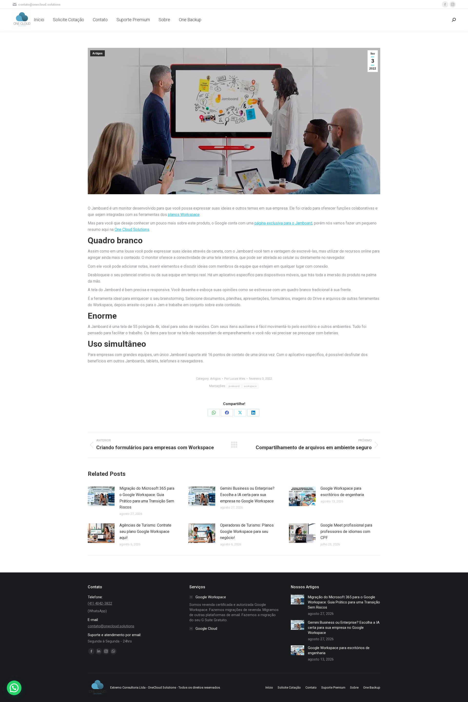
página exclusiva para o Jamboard (283, 223)
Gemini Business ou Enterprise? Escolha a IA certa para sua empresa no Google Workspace (247, 494)
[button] (14, 688)
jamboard (234, 386)
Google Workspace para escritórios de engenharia (342, 491)
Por (234, 378)
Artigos (97, 53)
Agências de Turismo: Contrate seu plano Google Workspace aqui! (145, 531)
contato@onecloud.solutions (111, 626)
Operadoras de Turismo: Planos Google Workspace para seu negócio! (247, 531)
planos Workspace (184, 214)
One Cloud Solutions (132, 229)
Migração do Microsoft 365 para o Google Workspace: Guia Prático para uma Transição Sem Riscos (146, 497)
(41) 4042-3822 (100, 603)
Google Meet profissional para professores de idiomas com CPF (346, 531)
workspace (250, 386)
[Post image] (101, 496)
